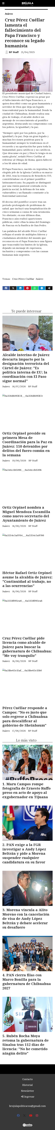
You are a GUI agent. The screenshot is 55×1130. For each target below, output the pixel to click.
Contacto (27, 1079)
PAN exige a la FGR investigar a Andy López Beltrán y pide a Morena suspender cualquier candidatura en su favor (24, 853)
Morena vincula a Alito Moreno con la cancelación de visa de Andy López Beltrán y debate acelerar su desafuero (25, 918)
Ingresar (29, 1096)
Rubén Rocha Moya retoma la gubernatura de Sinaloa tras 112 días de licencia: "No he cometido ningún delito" (25, 1044)
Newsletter (27, 1090)
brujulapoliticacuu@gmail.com (27, 1106)
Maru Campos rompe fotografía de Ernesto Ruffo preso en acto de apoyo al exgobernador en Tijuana (26, 790)
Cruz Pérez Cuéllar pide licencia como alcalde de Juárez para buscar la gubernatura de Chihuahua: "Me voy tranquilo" (27, 647)
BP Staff (14, 52)
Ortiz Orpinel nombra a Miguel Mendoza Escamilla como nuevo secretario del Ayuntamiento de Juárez (26, 514)
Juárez (9, 13)
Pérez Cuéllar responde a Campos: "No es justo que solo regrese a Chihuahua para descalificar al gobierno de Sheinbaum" (25, 716)
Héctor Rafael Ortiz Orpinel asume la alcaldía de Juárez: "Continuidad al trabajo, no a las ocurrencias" (27, 579)
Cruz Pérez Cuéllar (23, 278)
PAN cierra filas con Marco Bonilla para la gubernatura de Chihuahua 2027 (26, 981)
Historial (27, 1085)
